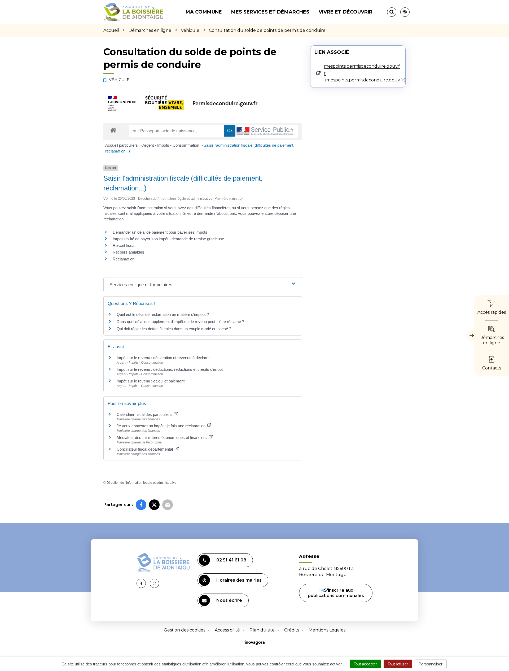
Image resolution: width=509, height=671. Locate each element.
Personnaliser (430, 664)
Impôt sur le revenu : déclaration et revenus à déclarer (163, 357)
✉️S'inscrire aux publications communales (336, 593)
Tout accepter (365, 664)
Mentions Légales (327, 630)
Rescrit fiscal (124, 245)
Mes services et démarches (270, 12)
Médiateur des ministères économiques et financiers (162, 437)
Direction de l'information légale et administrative (142, 483)
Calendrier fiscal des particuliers (145, 414)
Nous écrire (229, 600)
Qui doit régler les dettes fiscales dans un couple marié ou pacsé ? (174, 328)
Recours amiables (128, 252)
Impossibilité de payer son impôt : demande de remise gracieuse (168, 239)
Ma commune (204, 12)
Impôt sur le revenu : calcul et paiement (151, 381)
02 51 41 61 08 (231, 560)
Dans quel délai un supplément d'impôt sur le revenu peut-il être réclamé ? (180, 321)
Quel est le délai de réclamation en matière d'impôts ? (163, 314)
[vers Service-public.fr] (265, 131)
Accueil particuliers (122, 145)
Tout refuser (398, 664)
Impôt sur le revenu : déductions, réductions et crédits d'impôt (170, 369)
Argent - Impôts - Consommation (171, 145)
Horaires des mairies (239, 580)
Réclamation (123, 259)
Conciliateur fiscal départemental (145, 449)
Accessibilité (227, 630)
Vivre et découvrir (345, 12)
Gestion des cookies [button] (184, 630)
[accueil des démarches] (113, 130)
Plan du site (262, 630)
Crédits (291, 630)
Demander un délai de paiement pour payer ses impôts (160, 232)
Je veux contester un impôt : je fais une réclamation (162, 426)
